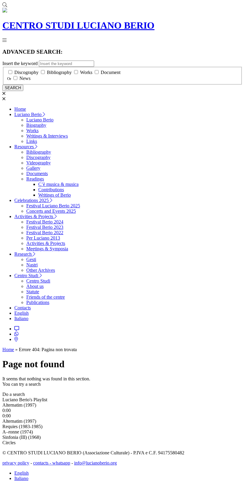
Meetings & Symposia (47, 248)
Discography (26, 72)
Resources (24, 146)
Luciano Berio (28, 114)
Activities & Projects (34, 216)
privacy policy (15, 462)
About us (35, 286)
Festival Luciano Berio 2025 (53, 205)
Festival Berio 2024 (44, 221)
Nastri (32, 264)
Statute (32, 291)
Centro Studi (26, 275)
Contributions (51, 189)
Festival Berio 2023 (44, 227)
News (24, 78)
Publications (37, 302)
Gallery (33, 168)
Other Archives (40, 270)
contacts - (42, 462)
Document (110, 72)
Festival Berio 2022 (44, 232)
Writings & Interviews (47, 135)
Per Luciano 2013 (43, 237)
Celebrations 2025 (32, 200)
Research (23, 254)
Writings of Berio (54, 195)
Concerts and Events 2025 (51, 211)
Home (20, 109)
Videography (38, 162)
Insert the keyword (20, 63)
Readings (35, 178)
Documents (37, 173)
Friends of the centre (45, 297)
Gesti (31, 259)
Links (31, 141)
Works (86, 72)
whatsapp (61, 462)
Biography (36, 125)
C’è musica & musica (58, 184)
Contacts (22, 307)
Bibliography (59, 72)
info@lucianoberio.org (95, 462)
